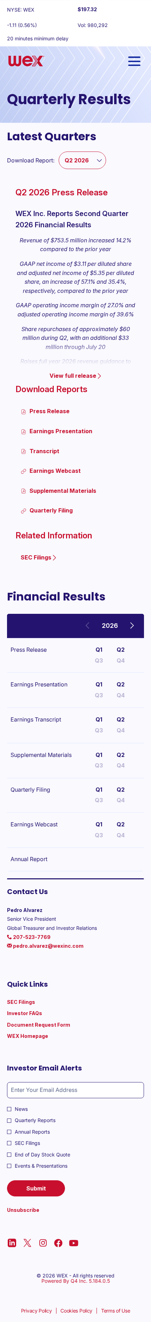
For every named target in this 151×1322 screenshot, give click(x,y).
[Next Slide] (131, 626)
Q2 (121, 649)
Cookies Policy (76, 1311)
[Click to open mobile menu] (134, 61)
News (21, 1109)
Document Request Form (48, 1025)
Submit (36, 1188)
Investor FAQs (34, 1013)
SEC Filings (30, 1002)
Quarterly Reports (35, 1120)
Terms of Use (115, 1311)
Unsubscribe (23, 1210)
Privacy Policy (36, 1311)
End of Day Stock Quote (42, 1154)
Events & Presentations (41, 1166)
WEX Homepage (37, 1036)
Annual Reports (32, 1132)
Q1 (99, 649)
